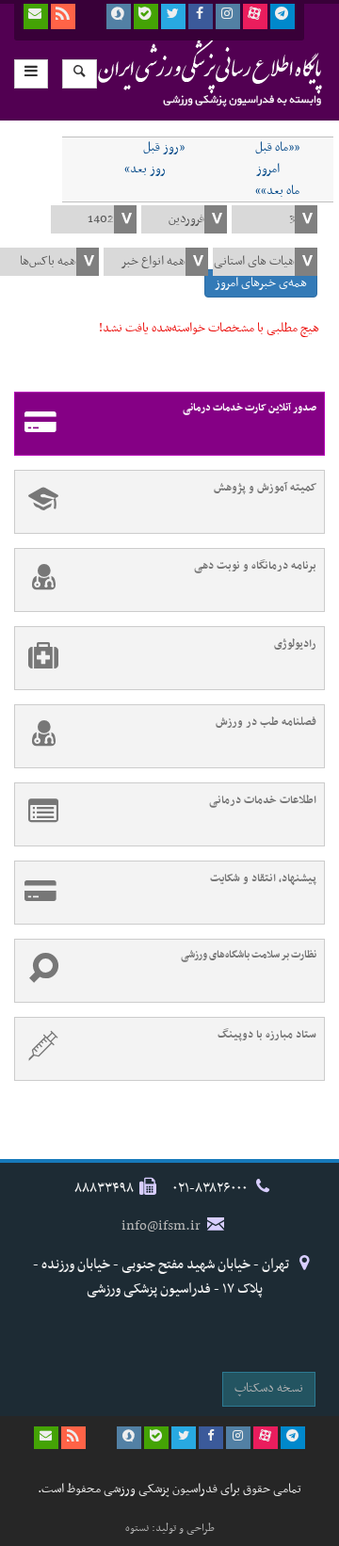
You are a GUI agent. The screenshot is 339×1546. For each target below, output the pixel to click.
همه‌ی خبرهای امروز (261, 283)
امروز (268, 169)
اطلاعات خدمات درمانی (262, 800)
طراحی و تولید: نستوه (170, 1528)
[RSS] (63, 16)
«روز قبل (164, 147)
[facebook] (200, 16)
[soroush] (118, 16)
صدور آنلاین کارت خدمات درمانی (249, 408)
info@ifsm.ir (161, 1226)
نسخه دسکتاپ (268, 1388)
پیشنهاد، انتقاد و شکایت (263, 878)
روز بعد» (145, 169)
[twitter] (173, 16)
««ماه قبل (277, 147)
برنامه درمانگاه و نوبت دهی (255, 565)
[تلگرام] (282, 16)
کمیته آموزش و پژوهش (265, 487)
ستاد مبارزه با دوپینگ (267, 1034)
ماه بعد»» (277, 191)
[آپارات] (255, 16)
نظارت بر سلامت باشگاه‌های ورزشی (248, 955)
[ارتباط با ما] (36, 16)
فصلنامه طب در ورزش (266, 722)
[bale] (146, 16)
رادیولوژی (295, 644)
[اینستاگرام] (228, 16)
